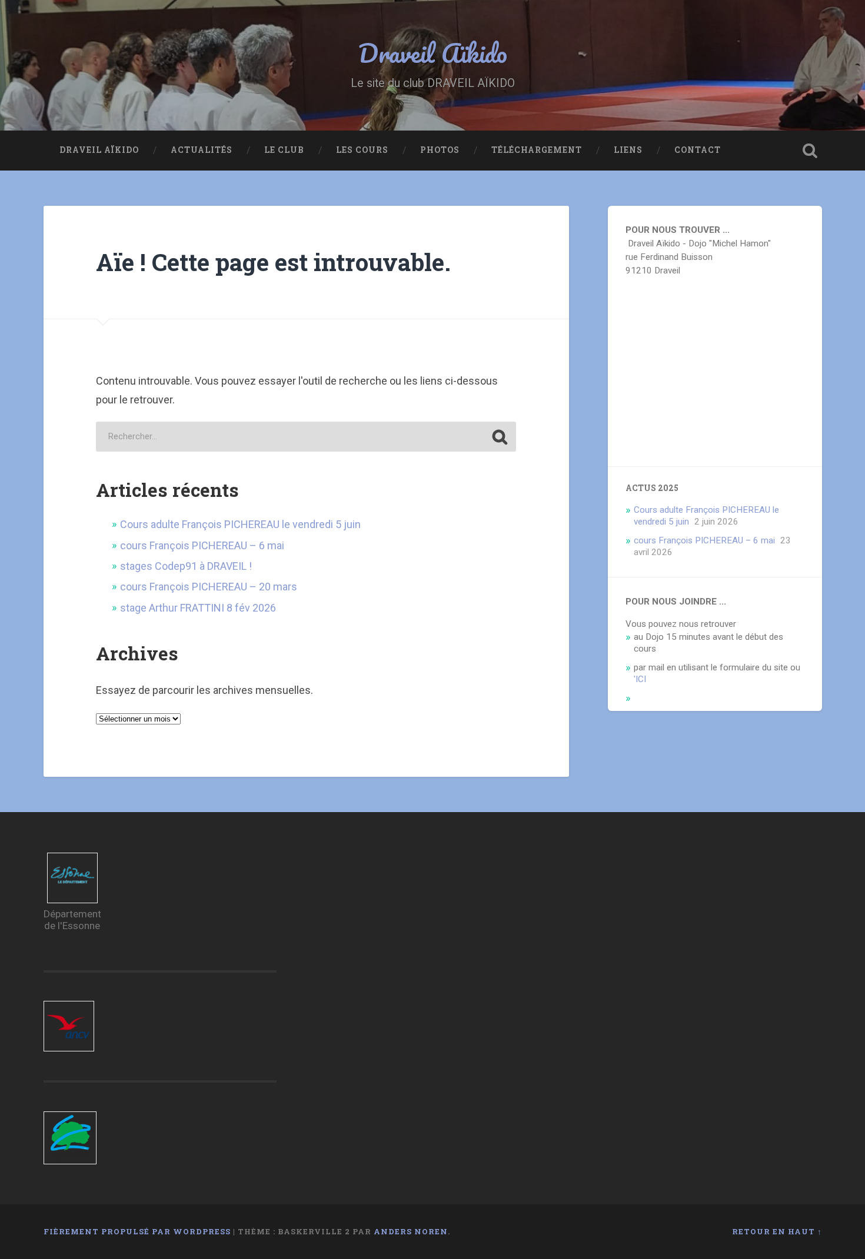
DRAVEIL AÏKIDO (99, 150)
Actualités (201, 150)
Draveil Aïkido (432, 53)
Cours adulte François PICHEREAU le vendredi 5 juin (240, 524)
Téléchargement (536, 150)
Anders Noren (411, 1231)
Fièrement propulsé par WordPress (137, 1231)
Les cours (362, 150)
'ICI (640, 679)
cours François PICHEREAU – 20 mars (208, 586)
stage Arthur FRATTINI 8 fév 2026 (198, 608)
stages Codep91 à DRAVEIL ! (186, 566)
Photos (440, 150)
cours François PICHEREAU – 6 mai (202, 545)
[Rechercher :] (306, 437)
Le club (284, 150)
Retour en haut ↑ (777, 1231)
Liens (628, 150)
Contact (697, 150)
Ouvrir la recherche (810, 151)
